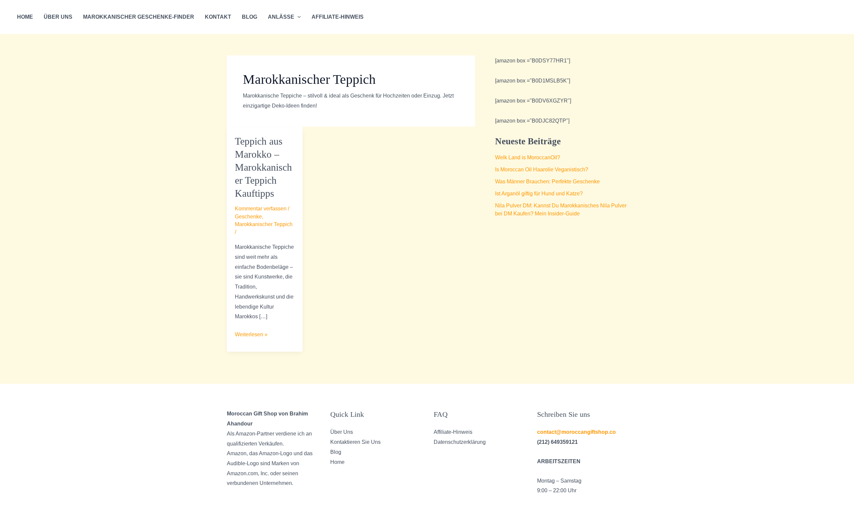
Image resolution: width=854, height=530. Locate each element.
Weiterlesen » (251, 335)
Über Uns (58, 17)
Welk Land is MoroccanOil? (527, 157)
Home (25, 17)
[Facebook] (789, 17)
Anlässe (281, 17)
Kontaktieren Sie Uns (355, 442)
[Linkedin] (819, 17)
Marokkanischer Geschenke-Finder (138, 17)
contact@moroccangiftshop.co (576, 432)
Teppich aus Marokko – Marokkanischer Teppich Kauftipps (263, 167)
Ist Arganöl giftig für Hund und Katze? (539, 193)
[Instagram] (809, 17)
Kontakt (218, 17)
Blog (249, 17)
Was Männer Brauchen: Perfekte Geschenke (547, 181)
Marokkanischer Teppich (264, 224)
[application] (297, 17)
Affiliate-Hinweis (338, 17)
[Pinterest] (839, 17)
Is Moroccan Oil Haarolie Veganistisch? (541, 169)
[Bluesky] (829, 17)
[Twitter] (799, 17)
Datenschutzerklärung (460, 442)
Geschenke (248, 216)
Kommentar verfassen (261, 208)
